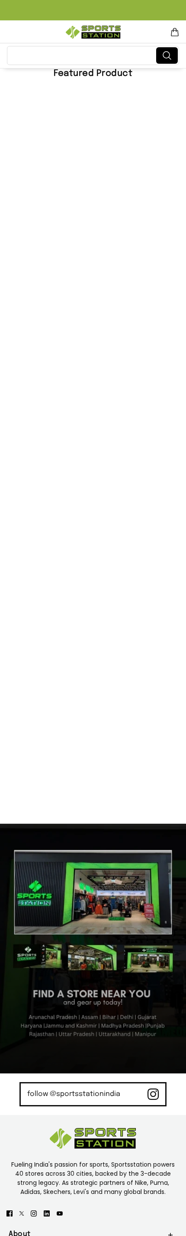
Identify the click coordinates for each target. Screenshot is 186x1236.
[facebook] (9, 1213)
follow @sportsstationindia (73, 1094)
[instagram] (33, 1213)
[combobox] (83, 55)
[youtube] (59, 1213)
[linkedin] (46, 1213)
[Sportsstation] (93, 32)
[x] (21, 1213)
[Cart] (174, 32)
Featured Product (93, 73)
